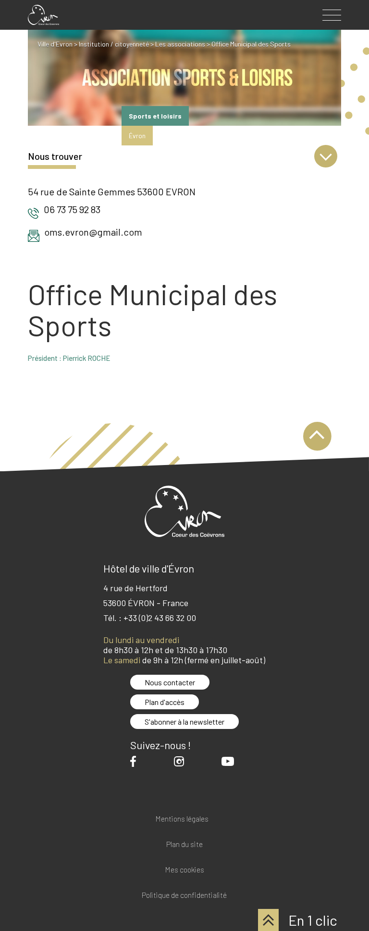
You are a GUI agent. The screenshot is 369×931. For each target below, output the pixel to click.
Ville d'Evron (55, 44)
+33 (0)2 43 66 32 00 (159, 617)
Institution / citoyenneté (114, 44)
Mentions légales (182, 819)
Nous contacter (170, 682)
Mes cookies (184, 870)
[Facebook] (135, 761)
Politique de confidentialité (184, 895)
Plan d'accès (164, 701)
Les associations (180, 44)
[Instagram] (181, 761)
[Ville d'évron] (43, 15)
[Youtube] (230, 761)
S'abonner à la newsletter (184, 721)
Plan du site (184, 844)
